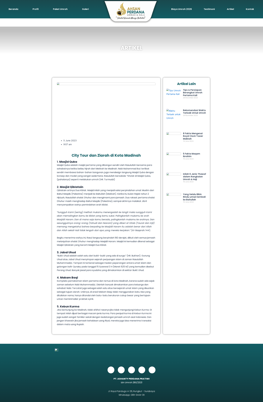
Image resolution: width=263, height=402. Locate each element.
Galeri (85, 9)
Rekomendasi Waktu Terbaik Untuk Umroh (194, 111)
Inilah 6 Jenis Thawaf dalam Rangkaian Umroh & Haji (194, 177)
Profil (35, 9)
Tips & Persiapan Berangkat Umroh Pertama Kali (192, 93)
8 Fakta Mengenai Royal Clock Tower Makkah (193, 136)
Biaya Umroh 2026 (181, 9)
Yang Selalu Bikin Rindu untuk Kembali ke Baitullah (194, 197)
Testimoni (209, 9)
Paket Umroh (60, 9)
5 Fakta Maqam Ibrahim (191, 155)
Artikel (230, 9)
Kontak (250, 9)
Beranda (13, 9)
